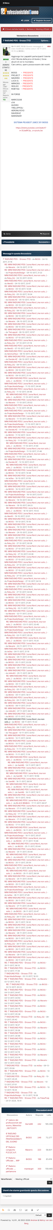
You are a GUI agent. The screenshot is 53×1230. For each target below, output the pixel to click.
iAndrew (33, 1220)
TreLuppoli (12, 332)
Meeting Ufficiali (42, 29)
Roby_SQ (11, 278)
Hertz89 (29, 1124)
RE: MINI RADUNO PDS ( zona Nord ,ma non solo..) (27, 264)
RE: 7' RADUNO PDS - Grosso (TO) (20, 962)
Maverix (11, 267)
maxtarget (28, 1169)
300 (39, 1169)
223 (39, 1150)
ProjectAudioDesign (16, 273)
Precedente (9, 242)
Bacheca (30, 29)
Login (26, 20)
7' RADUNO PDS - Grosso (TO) (17, 259)
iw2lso (11, 478)
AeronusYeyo (12, 354)
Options (44, 40)
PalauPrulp (44, 1098)
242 (39, 1124)
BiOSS (21, 51)
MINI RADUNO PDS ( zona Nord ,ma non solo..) (26, 275)
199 (39, 1159)
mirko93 (11, 673)
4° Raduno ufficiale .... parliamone (11, 1169)
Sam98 (21, 765)
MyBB (14, 1220)
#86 (49, 46)
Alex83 (10, 283)
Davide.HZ (12, 300)
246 (39, 1137)
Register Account (43, 20)
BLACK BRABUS (23, 803)
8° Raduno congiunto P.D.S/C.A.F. (11, 1150)
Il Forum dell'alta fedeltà (14, 29)
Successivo (44, 242)
